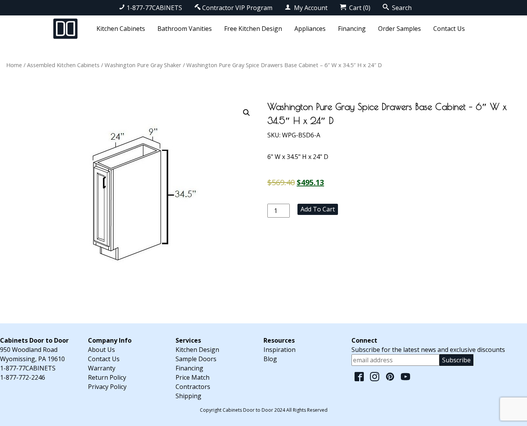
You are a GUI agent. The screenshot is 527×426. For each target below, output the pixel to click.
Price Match (192, 377)
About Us (101, 349)
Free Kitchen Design (253, 28)
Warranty (101, 368)
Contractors (193, 386)
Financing (352, 28)
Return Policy (107, 377)
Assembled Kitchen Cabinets (63, 65)
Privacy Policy (107, 386)
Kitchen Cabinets (120, 28)
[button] (246, 113)
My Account (310, 7)
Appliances (310, 28)
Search (401, 7)
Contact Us (449, 28)
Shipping (188, 396)
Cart (359, 7)
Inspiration (280, 349)
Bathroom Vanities (184, 28)
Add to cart (318, 209)
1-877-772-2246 (22, 377)
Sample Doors (196, 359)
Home (14, 65)
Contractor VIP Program (237, 7)
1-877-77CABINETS (154, 7)
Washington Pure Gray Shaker (143, 65)
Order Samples (399, 28)
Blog (270, 359)
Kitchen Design (197, 349)
